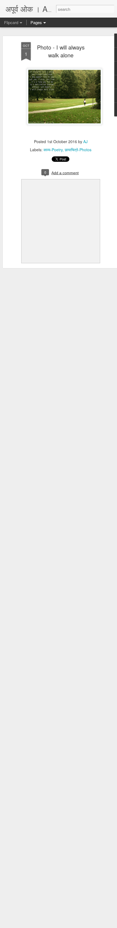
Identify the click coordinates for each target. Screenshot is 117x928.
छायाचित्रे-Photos (78, 149)
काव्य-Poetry (53, 149)
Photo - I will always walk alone (61, 51)
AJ (85, 141)
